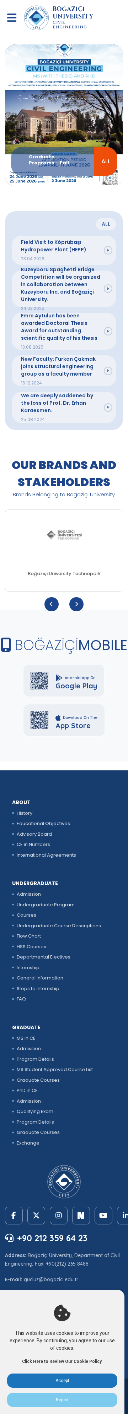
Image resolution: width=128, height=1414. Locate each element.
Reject (62, 1399)
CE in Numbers (33, 844)
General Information (40, 977)
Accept (62, 1380)
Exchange (28, 1143)
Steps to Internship (38, 988)
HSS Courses (31, 946)
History (24, 813)
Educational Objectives (43, 823)
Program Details (35, 1059)
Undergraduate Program (46, 904)
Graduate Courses (38, 1080)
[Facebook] (14, 1215)
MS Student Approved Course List (55, 1069)
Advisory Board (34, 834)
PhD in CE (27, 1090)
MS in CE (26, 1038)
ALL (105, 161)
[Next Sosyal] (81, 1215)
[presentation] (51, 604)
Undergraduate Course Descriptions (59, 925)
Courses (26, 915)
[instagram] (59, 1215)
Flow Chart (29, 936)
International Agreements (46, 855)
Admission (29, 894)
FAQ (21, 998)
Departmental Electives (43, 957)
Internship (28, 967)
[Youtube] (103, 1215)
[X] (36, 1215)
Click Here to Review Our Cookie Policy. (62, 1361)
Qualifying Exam (35, 1111)
